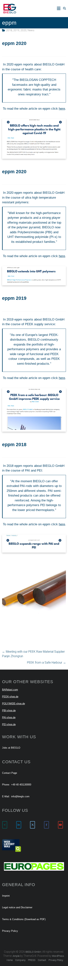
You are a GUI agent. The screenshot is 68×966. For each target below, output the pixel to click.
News (31, 30)
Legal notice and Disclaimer (17, 907)
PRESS (31, 960)
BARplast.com (10, 689)
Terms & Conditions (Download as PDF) (24, 919)
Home (10, 960)
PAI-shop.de (8, 717)
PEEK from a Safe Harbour (46, 662)
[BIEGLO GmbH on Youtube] (60, 825)
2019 (16, 30)
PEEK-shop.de (10, 696)
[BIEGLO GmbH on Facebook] (46, 825)
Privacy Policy (10, 931)
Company (20, 960)
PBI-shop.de (9, 710)
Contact (42, 960)
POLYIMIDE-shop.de (13, 703)
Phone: (6, 784)
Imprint (6, 895)
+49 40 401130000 (21, 784)
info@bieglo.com (20, 796)
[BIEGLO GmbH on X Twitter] (32, 825)
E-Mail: (6, 796)
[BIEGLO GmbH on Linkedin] (18, 825)
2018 (9, 30)
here (62, 108)
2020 (23, 30)
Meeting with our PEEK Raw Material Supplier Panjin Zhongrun (33, 654)
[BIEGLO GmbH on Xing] (4, 825)
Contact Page (9, 773)
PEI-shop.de (9, 724)
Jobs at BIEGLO (11, 747)
